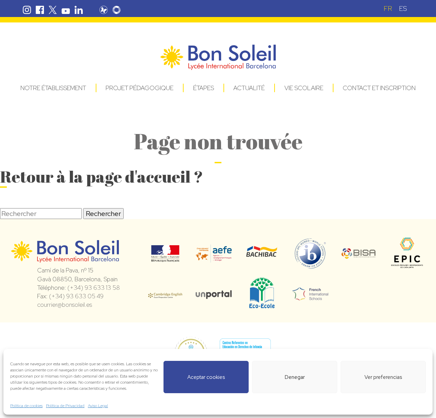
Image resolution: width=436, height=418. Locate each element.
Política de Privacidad (65, 405)
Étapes (203, 88)
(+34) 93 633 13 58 (93, 287)
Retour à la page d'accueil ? (101, 176)
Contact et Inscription (379, 88)
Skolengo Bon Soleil (116, 10)
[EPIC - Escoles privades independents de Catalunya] (407, 267)
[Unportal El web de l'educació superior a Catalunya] (214, 294)
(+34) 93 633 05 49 (76, 296)
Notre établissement (53, 88)
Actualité (249, 88)
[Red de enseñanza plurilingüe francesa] (310, 296)
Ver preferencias (383, 377)
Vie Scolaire (303, 88)
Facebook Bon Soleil (40, 10)
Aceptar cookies (206, 377)
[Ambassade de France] (165, 257)
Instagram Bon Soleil (27, 10)
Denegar (295, 377)
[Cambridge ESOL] (165, 294)
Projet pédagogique (139, 88)
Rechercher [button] (103, 213)
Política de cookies (26, 405)
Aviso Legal (98, 405)
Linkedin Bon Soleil (79, 10)
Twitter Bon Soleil (53, 10)
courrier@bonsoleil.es (64, 304)
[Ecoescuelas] (262, 305)
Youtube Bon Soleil (66, 10)
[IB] (310, 265)
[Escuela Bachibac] (262, 254)
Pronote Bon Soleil (103, 10)
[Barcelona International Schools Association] (359, 254)
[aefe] (214, 257)
